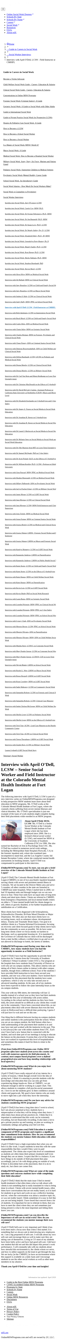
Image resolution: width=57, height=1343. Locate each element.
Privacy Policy (13, 1311)
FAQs (9, 1302)
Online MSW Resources (17, 1297)
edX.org (4, 1332)
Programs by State (15, 1287)
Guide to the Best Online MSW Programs (25, 1282)
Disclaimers (12, 1299)
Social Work (12, 1294)
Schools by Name (14, 1289)
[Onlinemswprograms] (20, 6)
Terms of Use (12, 1309)
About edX (11, 1306)
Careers (10, 1292)
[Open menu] (3, 9)
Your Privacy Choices (15, 1317)
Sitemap (10, 1319)
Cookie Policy (13, 1314)
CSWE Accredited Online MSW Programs (25, 1284)
